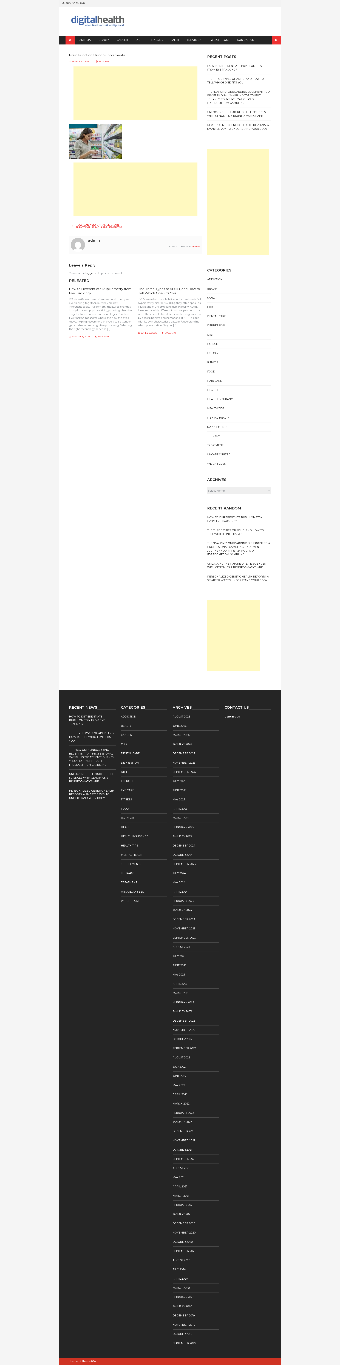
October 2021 (182, 1149)
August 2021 (181, 1168)
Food (211, 371)
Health (173, 39)
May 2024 (179, 882)
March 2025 (181, 818)
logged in (91, 273)
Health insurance (220, 399)
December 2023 (184, 919)
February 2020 (183, 1297)
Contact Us (245, 39)
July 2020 (179, 1269)
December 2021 (184, 1131)
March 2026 (181, 735)
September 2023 (184, 937)
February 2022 (183, 1112)
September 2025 (184, 771)
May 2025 (179, 799)
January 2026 (182, 744)
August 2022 (181, 1057)
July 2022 (179, 1066)
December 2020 (184, 1223)
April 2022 (180, 1094)
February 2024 (183, 900)
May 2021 (179, 1177)
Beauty (103, 39)
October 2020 (183, 1241)
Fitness (155, 39)
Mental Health (218, 417)
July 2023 (179, 956)
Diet (139, 39)
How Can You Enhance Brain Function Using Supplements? (98, 226)
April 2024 (180, 891)
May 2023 (179, 974)
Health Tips (215, 408)
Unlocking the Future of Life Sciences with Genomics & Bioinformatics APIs (91, 777)
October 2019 (182, 1334)
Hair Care (214, 380)
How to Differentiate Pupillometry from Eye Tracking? (87, 720)
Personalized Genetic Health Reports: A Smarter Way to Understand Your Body (91, 794)
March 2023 (181, 993)
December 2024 (184, 845)
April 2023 (180, 983)
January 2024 (182, 910)
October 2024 (183, 854)
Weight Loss (220, 39)
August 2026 (181, 716)
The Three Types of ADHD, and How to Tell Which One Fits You (169, 291)
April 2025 (180, 808)
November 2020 (184, 1232)
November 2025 (184, 762)
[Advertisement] (135, 93)
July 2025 (179, 781)
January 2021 (182, 1214)
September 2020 (184, 1251)
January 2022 (182, 1122)
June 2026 (179, 725)
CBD (210, 307)
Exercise (213, 344)
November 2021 (184, 1140)
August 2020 (181, 1260)
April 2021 (180, 1186)
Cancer (122, 39)
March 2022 (181, 1103)
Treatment (195, 39)
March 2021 (181, 1195)
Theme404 (89, 1361)
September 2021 (184, 1159)
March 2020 (181, 1288)
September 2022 (184, 1048)
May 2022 (179, 1085)
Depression (216, 325)
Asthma (85, 39)
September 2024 (184, 864)
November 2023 (184, 928)
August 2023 (181, 947)
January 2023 (182, 1011)
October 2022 (182, 1039)
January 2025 (182, 836)
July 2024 (179, 873)
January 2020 (182, 1306)
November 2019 (184, 1324)
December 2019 (184, 1315)
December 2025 (184, 753)
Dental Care (216, 316)
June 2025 (179, 790)
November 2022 (184, 1030)
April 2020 (180, 1278)
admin (105, 61)
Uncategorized (219, 454)
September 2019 (184, 1343)
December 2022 (184, 1020)
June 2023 (179, 965)
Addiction (214, 279)
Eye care (213, 353)
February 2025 (183, 827)
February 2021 (183, 1205)
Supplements (217, 426)
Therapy (213, 436)
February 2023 (183, 1002)
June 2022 (179, 1076)
